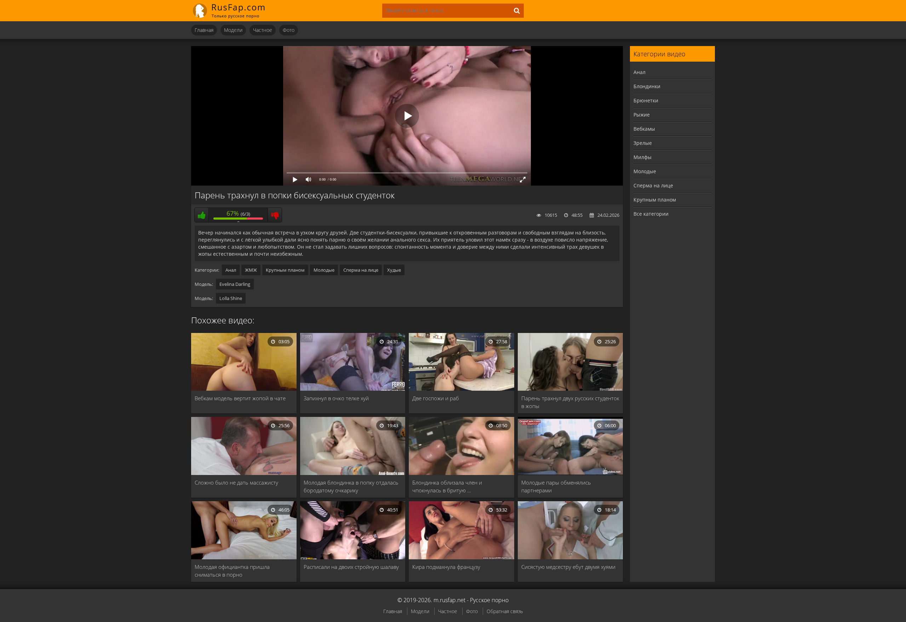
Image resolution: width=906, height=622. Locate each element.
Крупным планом (285, 270)
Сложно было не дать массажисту (236, 482)
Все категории (651, 213)
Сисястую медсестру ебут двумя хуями (568, 566)
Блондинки (646, 86)
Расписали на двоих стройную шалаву (351, 566)
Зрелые (642, 143)
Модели (233, 30)
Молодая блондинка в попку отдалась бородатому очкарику (351, 486)
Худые (394, 270)
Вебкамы (644, 128)
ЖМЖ (251, 270)
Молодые (324, 270)
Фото (288, 30)
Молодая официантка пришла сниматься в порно (232, 570)
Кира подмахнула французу (446, 566)
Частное (262, 30)
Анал (230, 270)
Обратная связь (505, 611)
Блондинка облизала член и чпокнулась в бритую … (447, 486)
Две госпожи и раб (435, 398)
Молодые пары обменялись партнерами (556, 486)
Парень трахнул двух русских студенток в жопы (570, 402)
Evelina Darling (234, 284)
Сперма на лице (360, 270)
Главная (204, 30)
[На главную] (233, 10)
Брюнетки (645, 100)
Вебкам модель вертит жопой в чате (240, 398)
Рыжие (641, 114)
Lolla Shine (230, 298)
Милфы (642, 157)
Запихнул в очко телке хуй (336, 398)
